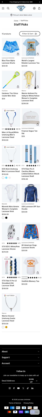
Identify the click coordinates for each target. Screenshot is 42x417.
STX (3, 129)
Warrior (24, 91)
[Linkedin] (32, 388)
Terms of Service (15, 403)
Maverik (4, 204)
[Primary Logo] (21, 8)
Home (16, 20)
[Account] (34, 8)
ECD (3, 165)
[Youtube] (18, 388)
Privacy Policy (28, 403)
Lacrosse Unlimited (8, 58)
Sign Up (31, 380)
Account (6, 363)
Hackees (5, 91)
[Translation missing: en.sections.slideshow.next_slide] (39, 2)
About (5, 351)
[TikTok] (28, 388)
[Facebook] (13, 388)
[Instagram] (10, 388)
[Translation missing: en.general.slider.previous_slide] (2, 2)
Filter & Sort (27, 34)
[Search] (8, 8)
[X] (23, 388)
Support (6, 357)
